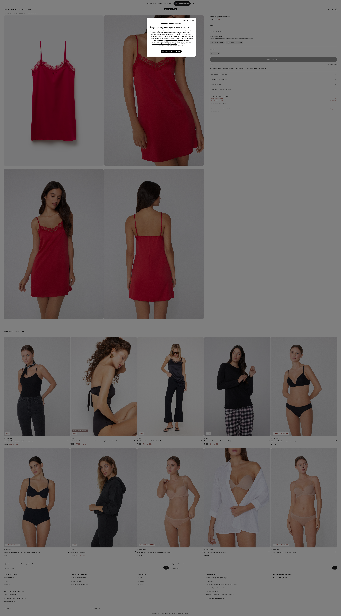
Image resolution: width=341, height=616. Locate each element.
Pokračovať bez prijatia (188, 20)
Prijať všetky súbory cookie (171, 51)
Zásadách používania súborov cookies (172, 40)
